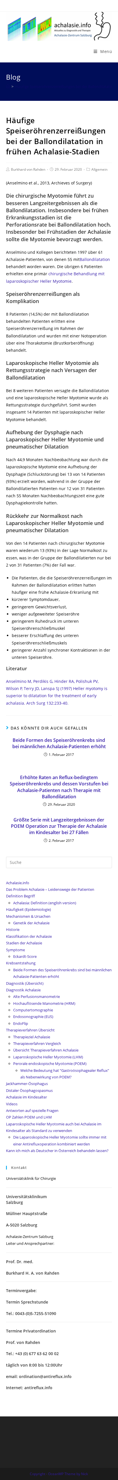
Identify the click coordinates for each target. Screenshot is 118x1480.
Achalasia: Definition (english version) (44, 902)
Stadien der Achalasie (24, 943)
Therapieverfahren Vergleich (37, 1043)
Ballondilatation (95, 259)
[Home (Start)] (8, 86)
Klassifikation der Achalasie (29, 936)
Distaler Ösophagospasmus (29, 1090)
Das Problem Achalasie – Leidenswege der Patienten (50, 889)
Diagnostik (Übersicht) (25, 983)
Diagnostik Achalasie (23, 989)
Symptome (15, 949)
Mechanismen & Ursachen (28, 916)
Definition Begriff (20, 896)
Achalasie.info (17, 882)
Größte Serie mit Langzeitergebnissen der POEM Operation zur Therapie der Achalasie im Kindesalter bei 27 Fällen (59, 826)
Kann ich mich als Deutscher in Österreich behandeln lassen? (57, 1150)
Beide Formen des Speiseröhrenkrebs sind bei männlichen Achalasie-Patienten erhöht (59, 743)
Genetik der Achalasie (31, 922)
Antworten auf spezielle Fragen (32, 1110)
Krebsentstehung (21, 963)
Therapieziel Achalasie (31, 1036)
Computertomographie (33, 1010)
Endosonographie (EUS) (33, 1016)
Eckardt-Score (25, 956)
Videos (11, 1103)
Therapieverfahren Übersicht (30, 1030)
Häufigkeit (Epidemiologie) (28, 909)
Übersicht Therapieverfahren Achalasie (45, 1050)
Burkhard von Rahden (28, 169)
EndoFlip (20, 1023)
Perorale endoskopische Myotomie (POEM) (49, 1063)
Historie (12, 929)
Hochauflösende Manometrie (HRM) (44, 1003)
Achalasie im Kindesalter (26, 1097)
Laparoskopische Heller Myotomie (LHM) (48, 1057)
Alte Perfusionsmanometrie (36, 996)
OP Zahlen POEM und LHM (29, 1117)
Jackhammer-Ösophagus (27, 1083)
